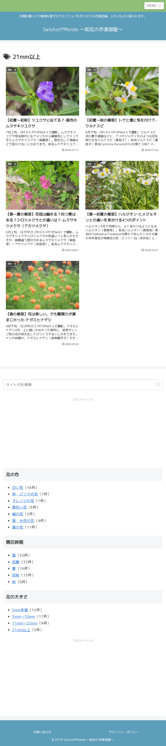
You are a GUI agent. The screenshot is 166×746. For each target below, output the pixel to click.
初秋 (15, 575)
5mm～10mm (23, 616)
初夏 (15, 561)
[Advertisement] (83, 432)
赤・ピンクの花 (25, 494)
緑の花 (17, 513)
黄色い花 (19, 507)
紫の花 (17, 527)
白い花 (17, 487)
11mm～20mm (24, 623)
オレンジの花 (23, 500)
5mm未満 (20, 609)
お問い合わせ (42, 732)
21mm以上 (21, 629)
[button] (158, 384)
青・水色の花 (23, 520)
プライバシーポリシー (124, 732)
